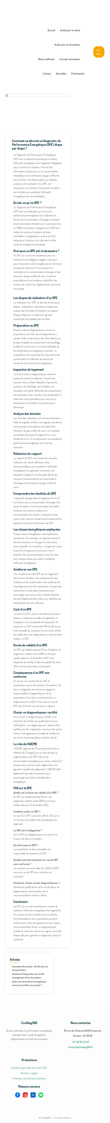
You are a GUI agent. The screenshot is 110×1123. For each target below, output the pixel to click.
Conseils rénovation (69, 59)
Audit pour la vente (70, 30)
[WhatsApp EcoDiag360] (40, 1095)
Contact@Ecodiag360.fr (80, 1047)
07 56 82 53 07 (81, 1042)
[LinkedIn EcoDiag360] (33, 1095)
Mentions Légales (29, 1073)
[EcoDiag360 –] (16, 52)
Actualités (61, 73)
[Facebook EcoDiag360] (17, 1095)
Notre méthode (46, 59)
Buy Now (99, 51)
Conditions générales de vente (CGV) (29, 1067)
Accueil (51, 30)
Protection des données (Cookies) (29, 1078)
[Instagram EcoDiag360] (25, 1095)
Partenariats (78, 73)
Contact (47, 73)
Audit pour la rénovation (67, 44)
